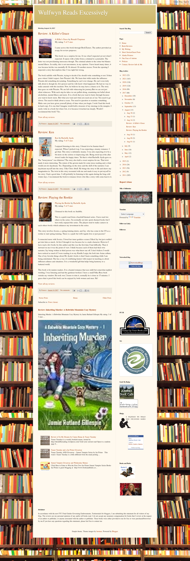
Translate (137, 217)
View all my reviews (46, 117)
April (127, 156)
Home (75, 298)
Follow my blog (135, 447)
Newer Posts (43, 298)
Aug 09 (130, 138)
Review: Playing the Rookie (55, 197)
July (126, 146)
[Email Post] (73, 124)
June (126, 149)
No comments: (65, 124)
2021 (124, 78)
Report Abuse (126, 182)
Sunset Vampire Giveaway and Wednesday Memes (69, 463)
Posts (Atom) (53, 302)
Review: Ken (46, 132)
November (129, 99)
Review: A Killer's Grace (53, 33)
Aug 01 (130, 141)
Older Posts (107, 298)
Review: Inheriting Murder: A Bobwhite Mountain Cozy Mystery (67, 309)
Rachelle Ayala (67, 138)
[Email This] (78, 124)
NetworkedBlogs (133, 436)
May (126, 153)
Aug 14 (130, 120)
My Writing (126, 49)
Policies (125, 61)
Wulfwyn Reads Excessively (73, 12)
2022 (124, 75)
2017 (124, 92)
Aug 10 (130, 134)
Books (131, 444)
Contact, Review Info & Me (132, 64)
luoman (99, 531)
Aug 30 (130, 113)
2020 (124, 82)
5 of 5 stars (68, 42)
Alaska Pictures (127, 55)
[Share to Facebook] (85, 124)
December (128, 96)
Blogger (115, 531)
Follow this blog (135, 266)
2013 (124, 168)
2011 (124, 175)
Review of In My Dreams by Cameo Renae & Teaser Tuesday (73, 437)
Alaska (140, 444)
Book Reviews (127, 46)
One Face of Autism (129, 58)
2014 (124, 164)
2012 (124, 171)
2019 (124, 85)
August (127, 110)
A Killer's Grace (61, 39)
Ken (56, 138)
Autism (135, 444)
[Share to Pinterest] (88, 124)
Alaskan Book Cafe (135, 440)
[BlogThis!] (80, 124)
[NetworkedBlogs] (136, 262)
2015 (124, 161)
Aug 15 (130, 116)
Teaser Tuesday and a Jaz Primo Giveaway (66, 450)
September (129, 106)
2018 (124, 89)
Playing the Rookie (62, 203)
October (128, 103)
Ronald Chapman (78, 39)
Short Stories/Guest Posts (131, 52)
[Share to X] (83, 124)
